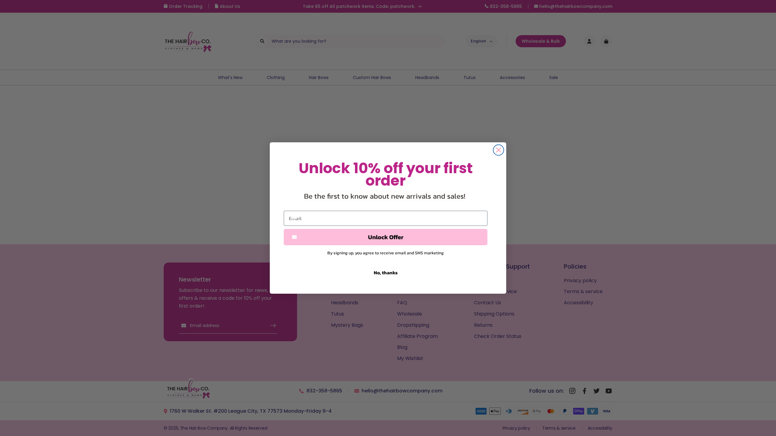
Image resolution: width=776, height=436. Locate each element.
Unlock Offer (385, 237)
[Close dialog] (498, 150)
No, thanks (386, 272)
